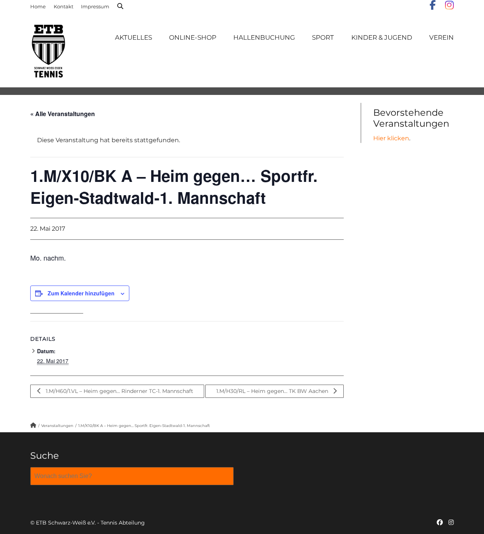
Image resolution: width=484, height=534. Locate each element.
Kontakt (63, 6)
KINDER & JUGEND (381, 37)
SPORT (323, 37)
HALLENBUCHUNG (264, 37)
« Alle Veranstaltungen (62, 113)
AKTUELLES (133, 37)
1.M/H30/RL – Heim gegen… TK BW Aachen (273, 391)
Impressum (95, 6)
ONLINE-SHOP (192, 37)
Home (38, 6)
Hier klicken (391, 138)
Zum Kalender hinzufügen (81, 293)
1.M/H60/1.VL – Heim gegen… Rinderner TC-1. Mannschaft (118, 391)
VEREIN (441, 37)
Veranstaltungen (57, 425)
